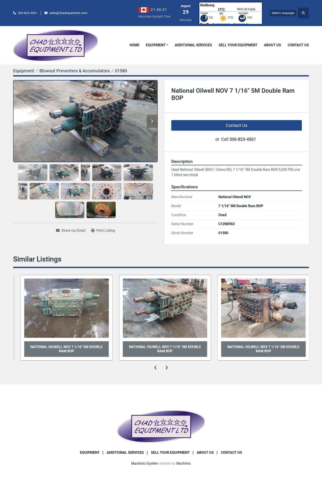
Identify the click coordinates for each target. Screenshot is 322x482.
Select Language (283, 13)
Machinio (183, 463)
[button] (157, 45)
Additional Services (193, 45)
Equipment (156, 45)
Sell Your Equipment (238, 45)
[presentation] (155, 367)
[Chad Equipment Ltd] (161, 426)
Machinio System (144, 463)
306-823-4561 (27, 13)
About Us (272, 45)
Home (134, 45)
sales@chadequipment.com (68, 13)
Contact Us (298, 45)
